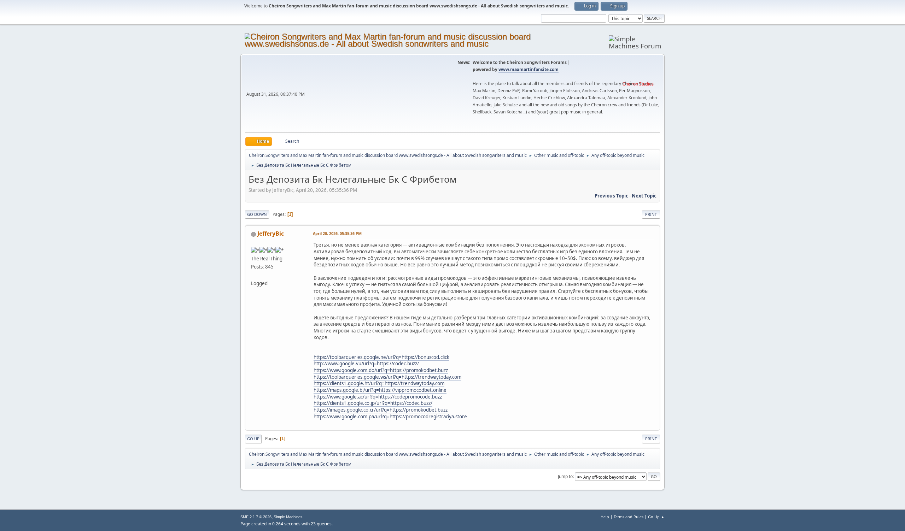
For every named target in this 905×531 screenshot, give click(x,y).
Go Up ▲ (656, 516)
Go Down (257, 214)
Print (651, 214)
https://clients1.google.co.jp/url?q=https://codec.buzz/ (373, 403)
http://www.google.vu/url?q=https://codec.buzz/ (366, 363)
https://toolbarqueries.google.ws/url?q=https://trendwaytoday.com (387, 377)
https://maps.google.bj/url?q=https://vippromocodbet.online (380, 390)
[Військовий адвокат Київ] (254, 275)
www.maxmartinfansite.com (528, 69)
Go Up (253, 438)
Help (605, 516)
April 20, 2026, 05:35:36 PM (337, 233)
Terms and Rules (628, 516)
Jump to (565, 476)
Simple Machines (288, 517)
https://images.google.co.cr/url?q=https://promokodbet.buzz (381, 410)
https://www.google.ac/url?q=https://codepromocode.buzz (378, 397)
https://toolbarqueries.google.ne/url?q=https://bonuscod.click (381, 357)
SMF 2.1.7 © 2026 (256, 517)
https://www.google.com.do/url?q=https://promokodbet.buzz (381, 370)
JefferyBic (270, 233)
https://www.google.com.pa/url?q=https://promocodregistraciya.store (390, 416)
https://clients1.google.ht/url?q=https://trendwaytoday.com (379, 383)
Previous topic (611, 196)
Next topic (644, 196)
